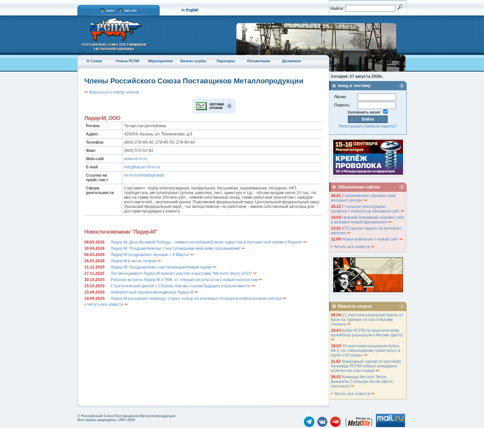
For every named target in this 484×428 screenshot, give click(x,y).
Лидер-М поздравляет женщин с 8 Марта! (150, 254)
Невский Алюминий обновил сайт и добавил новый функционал (368, 219)
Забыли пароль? (381, 126)
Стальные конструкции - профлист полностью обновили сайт (366, 209)
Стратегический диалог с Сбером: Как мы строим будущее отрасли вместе (181, 286)
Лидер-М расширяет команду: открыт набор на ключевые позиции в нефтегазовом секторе (197, 298)
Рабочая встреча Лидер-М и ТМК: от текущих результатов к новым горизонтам (184, 279)
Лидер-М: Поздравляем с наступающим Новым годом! (162, 267)
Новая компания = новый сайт (370, 239)
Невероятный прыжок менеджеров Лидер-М (153, 292)
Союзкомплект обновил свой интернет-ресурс (363, 198)
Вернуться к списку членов (113, 92)
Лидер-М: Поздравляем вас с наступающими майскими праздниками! (176, 248)
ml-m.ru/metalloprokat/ (144, 175)
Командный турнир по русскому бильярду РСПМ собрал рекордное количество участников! (366, 366)
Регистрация (351, 126)
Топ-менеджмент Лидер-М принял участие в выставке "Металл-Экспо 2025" (182, 273)
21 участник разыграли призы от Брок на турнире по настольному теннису (367, 320)
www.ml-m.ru (135, 159)
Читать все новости (105, 304)
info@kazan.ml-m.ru (142, 167)
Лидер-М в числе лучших (134, 261)
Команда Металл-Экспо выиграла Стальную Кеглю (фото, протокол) (362, 381)
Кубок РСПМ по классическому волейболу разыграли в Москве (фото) (367, 332)
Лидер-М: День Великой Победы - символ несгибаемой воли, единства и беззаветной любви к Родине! (207, 242)
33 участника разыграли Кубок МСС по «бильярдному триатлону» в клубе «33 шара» (365, 350)
